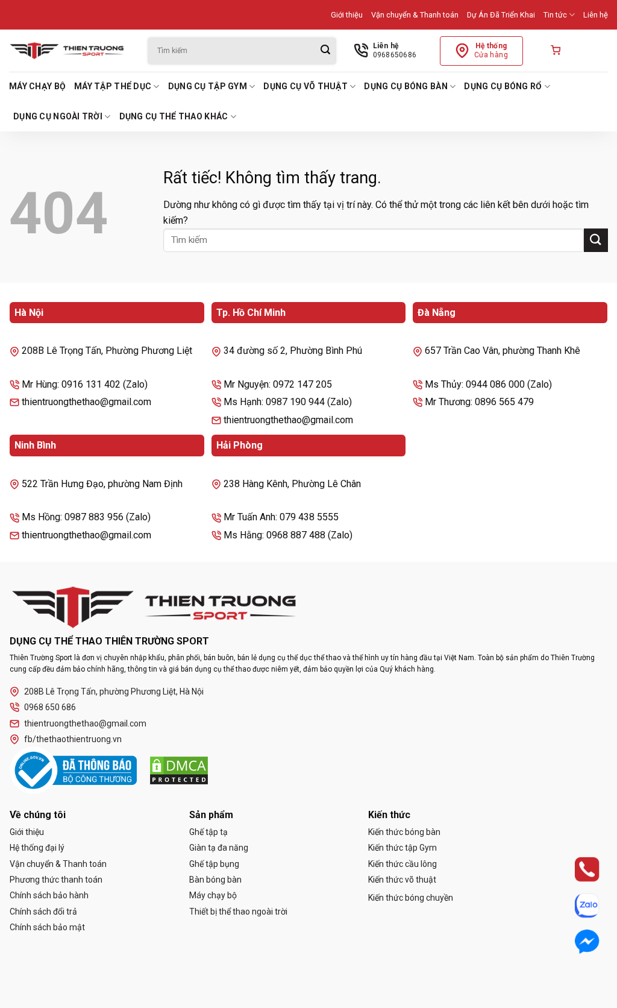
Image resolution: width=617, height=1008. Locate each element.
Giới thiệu (347, 14)
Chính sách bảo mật (47, 927)
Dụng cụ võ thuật (305, 86)
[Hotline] (576, 869)
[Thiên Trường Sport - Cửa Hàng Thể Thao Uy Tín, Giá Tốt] (69, 50)
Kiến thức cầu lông (402, 864)
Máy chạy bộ (37, 86)
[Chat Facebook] (576, 941)
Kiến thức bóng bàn (404, 832)
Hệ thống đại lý (37, 847)
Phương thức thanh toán (56, 879)
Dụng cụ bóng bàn (405, 86)
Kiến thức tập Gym (402, 847)
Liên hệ (595, 14)
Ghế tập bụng (214, 864)
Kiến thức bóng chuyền (410, 897)
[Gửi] (325, 51)
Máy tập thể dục (112, 86)
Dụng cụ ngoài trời (57, 116)
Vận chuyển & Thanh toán (415, 14)
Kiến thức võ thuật (402, 879)
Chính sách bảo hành (49, 895)
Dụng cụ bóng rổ (503, 86)
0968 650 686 (50, 707)
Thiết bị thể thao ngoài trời (238, 911)
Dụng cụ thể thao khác (173, 116)
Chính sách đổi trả (43, 911)
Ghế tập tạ (208, 832)
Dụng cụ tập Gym (207, 86)
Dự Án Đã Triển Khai (501, 14)
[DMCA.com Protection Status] (179, 770)
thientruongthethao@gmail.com (85, 723)
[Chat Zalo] (576, 905)
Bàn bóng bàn (215, 879)
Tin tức (555, 14)
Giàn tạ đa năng (218, 847)
